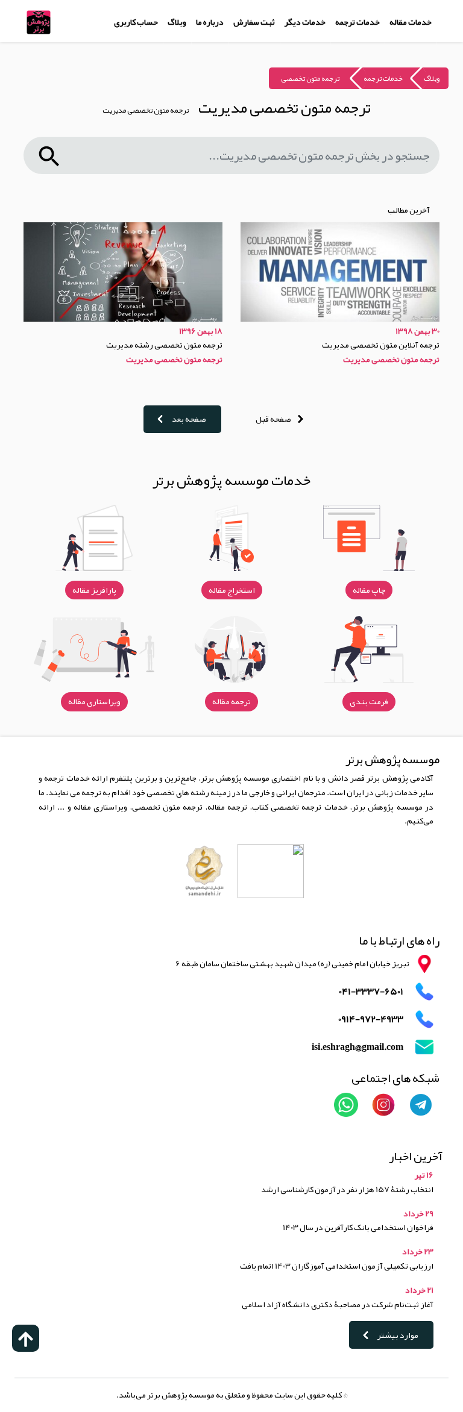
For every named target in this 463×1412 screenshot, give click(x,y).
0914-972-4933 (370, 1019)
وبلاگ (177, 21)
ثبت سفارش (254, 21)
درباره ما (210, 21)
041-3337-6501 (371, 992)
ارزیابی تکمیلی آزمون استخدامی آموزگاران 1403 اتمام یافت (336, 1265)
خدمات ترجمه (357, 21)
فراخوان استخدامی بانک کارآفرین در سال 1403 (358, 1227)
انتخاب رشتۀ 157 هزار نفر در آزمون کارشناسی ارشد (347, 1189)
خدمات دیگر (305, 21)
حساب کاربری (136, 21)
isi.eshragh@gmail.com (357, 1047)
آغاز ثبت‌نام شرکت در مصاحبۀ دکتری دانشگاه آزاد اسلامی (337, 1304)
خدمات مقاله (410, 21)
